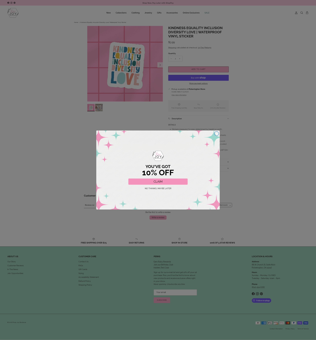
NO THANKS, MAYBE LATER (158, 188)
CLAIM (158, 181)
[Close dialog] (216, 133)
